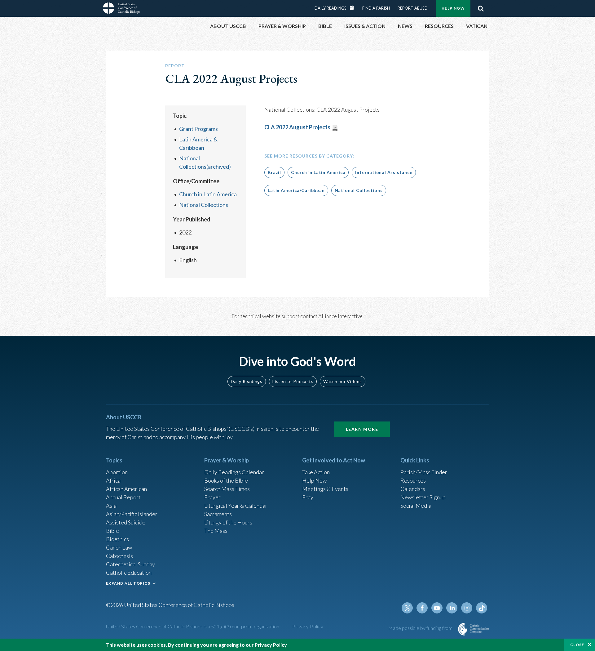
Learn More (362, 429)
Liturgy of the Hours (228, 522)
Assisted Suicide (125, 522)
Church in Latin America (208, 194)
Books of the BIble (226, 480)
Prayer (212, 497)
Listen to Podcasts (292, 381)
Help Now (453, 8)
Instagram (466, 607)
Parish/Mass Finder (423, 472)
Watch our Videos (342, 381)
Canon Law (119, 547)
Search (480, 8)
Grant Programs (198, 128)
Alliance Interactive (340, 316)
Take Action (316, 472)
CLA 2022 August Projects (297, 127)
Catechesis (119, 555)
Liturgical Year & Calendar (235, 505)
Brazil (274, 172)
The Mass (215, 530)
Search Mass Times (227, 488)
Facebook (422, 607)
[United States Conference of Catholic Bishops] (121, 9)
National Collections (203, 204)
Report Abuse (412, 8)
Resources (413, 480)
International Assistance (383, 172)
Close (577, 644)
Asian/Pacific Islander (131, 514)
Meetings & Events (325, 488)
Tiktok (481, 607)
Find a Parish (376, 8)
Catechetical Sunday (130, 564)
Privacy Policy (308, 626)
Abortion (117, 472)
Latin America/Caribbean (296, 190)
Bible (112, 530)
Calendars (412, 488)
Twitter (407, 607)
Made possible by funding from (420, 628)
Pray (307, 497)
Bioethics (117, 539)
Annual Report (123, 497)
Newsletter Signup (423, 497)
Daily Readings (330, 8)
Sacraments (218, 514)
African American (126, 488)
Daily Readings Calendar (354, 8)
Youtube (437, 607)
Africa (113, 480)
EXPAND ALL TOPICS (128, 583)
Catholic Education (129, 572)
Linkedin (451, 607)
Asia (111, 505)
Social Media (415, 505)
